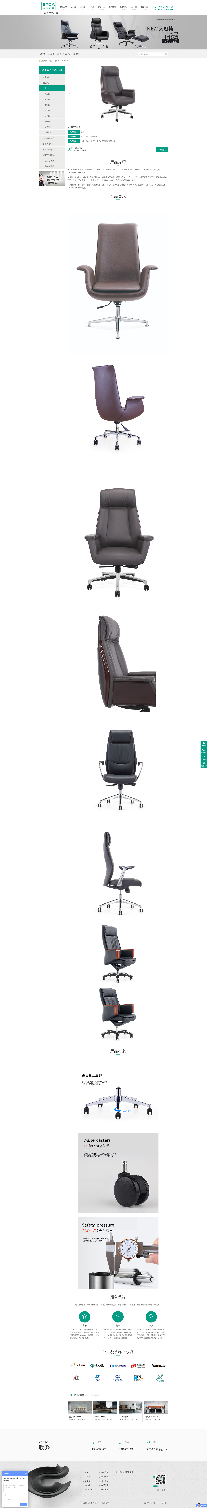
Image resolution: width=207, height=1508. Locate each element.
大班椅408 (65, 61)
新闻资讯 (123, 8)
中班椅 (47, 99)
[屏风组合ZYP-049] (156, 1407)
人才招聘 (133, 8)
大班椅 (47, 94)
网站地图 (104, 1489)
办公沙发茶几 (49, 138)
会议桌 (82, 8)
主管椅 (47, 105)
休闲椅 (47, 121)
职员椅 (47, 110)
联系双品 (144, 8)
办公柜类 (47, 143)
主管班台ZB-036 (126, 1416)
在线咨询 (162, 149)
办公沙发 (51, 54)
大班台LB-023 (99, 1416)
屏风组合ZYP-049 (152, 1416)
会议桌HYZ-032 (75, 1416)
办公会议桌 (67, 54)
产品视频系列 (49, 166)
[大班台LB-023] (105, 1407)
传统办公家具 (49, 160)
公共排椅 (48, 132)
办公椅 (91, 8)
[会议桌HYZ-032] (80, 1407)
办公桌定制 (76, 54)
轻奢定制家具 (49, 155)
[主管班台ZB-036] (130, 1407)
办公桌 (73, 8)
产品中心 (101, 8)
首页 (50, 61)
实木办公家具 (49, 149)
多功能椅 (48, 127)
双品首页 (63, 8)
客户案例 (112, 8)
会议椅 (47, 116)
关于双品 (104, 1481)
